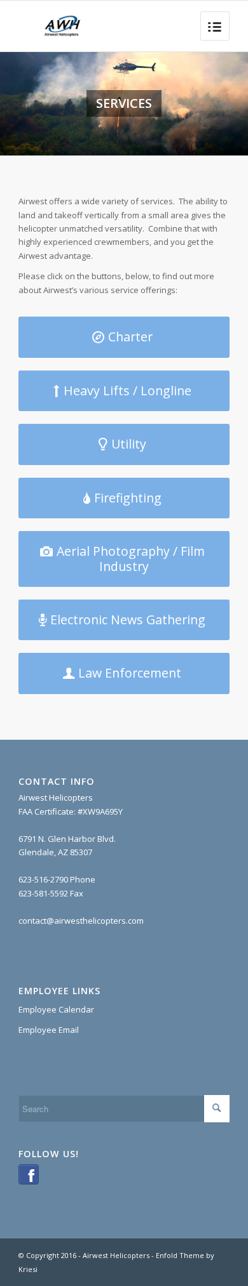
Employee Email (48, 1029)
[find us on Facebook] (28, 1181)
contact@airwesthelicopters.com (81, 920)
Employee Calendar (56, 1009)
